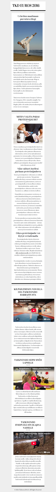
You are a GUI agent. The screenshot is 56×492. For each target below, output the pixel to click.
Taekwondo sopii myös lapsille (28, 361)
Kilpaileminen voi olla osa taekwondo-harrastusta (28, 292)
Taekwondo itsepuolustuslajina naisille (28, 425)
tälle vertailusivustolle (22, 253)
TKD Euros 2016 (25, 5)
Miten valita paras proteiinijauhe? (28, 118)
